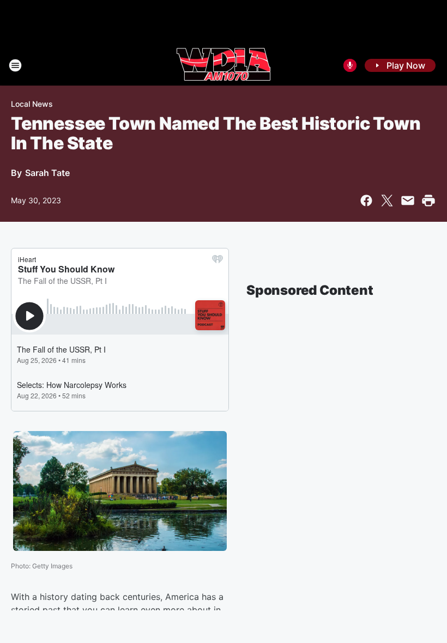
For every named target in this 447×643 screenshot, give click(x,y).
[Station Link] (223, 65)
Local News (32, 103)
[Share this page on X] (387, 200)
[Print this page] (428, 200)
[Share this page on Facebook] (366, 200)
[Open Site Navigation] (15, 65)
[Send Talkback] (350, 65)
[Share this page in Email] (407, 200)
